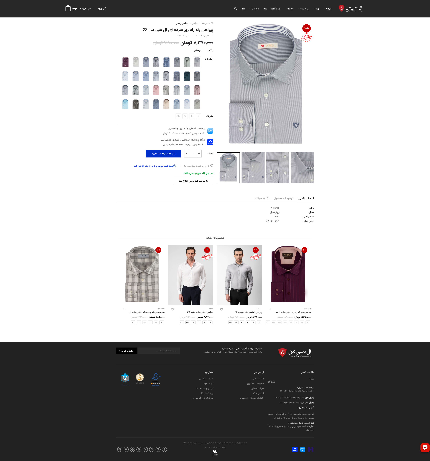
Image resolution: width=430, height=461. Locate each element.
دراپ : (311, 208)
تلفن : (311, 379)
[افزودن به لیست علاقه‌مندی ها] (270, 309)
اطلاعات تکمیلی (306, 198)
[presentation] (308, 286)
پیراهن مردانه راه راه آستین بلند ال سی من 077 (288, 312)
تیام (206, 447)
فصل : (311, 212)
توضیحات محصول (283, 198)
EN (243, 9)
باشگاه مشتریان (206, 379)
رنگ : (210, 50)
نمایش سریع (288, 301)
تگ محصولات (262, 198)
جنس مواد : (308, 221)
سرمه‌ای (198, 50)
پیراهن (195, 23)
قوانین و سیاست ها (204, 388)
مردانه (328, 9)
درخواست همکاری (255, 383)
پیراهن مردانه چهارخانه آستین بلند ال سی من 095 (141, 312)
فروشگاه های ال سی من (202, 398)
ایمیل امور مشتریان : (304, 397)
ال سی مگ (258, 393)
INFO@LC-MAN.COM (289, 402)
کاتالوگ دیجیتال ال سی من (251, 398)
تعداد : (210, 153)
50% (304, 250)
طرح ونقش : (308, 217)
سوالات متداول (257, 388)
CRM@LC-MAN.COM (285, 397)
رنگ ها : (209, 59)
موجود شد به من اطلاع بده (192, 181)
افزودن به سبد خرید (161, 153)
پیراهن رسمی (182, 23)
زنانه (317, 9)
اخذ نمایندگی (258, 379)
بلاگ (265, 9)
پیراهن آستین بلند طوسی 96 (248, 312)
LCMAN (259, 309)
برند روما (304, 9)
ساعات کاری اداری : (305, 387)
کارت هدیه (208, 383)
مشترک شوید (127, 351)
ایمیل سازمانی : (306, 402)
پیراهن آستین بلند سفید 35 (200, 312)
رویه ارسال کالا (207, 393)
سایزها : (209, 116)
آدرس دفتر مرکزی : (305, 407)
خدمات (290, 9)
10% (306, 28)
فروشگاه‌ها (275, 9)
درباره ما (255, 9)
